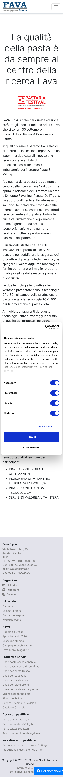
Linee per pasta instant (16, 680)
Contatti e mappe (13, 615)
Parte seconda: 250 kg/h (17, 724)
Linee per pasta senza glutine (20, 689)
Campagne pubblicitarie (17, 645)
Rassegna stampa (13, 640)
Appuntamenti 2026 (14, 636)
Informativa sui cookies (23, 771)
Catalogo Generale (13, 707)
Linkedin (11, 585)
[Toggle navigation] (55, 6)
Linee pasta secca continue (19, 661)
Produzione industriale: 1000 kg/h (22, 749)
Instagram (12, 589)
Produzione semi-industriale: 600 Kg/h (25, 745)
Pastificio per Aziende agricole (21, 733)
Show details (45, 426)
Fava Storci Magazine (15, 650)
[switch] (54, 393)
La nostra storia (12, 610)
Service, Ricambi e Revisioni (19, 703)
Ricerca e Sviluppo (13, 698)
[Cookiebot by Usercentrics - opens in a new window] (45, 327)
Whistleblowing (11, 619)
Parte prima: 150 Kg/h (15, 719)
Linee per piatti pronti (15, 684)
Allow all (31, 436)
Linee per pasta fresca (16, 671)
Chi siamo (8, 606)
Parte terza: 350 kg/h (15, 728)
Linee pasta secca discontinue (20, 666)
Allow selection (31, 447)
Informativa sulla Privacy (32, 768)
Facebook (12, 594)
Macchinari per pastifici (16, 693)
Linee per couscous (14, 675)
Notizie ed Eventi (12, 631)
